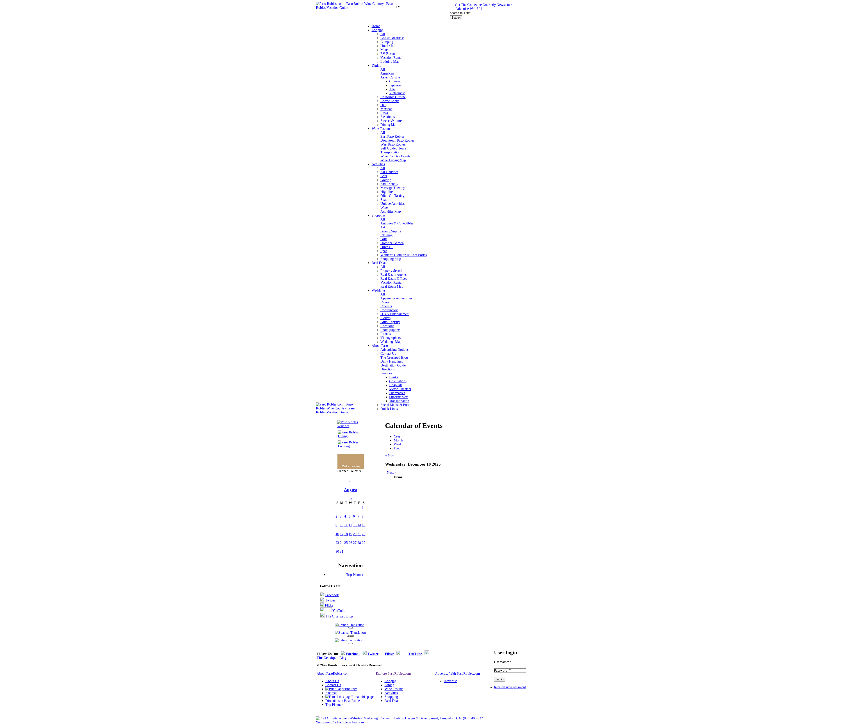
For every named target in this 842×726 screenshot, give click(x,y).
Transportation (390, 152)
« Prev (389, 455)
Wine (384, 207)
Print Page (350, 689)
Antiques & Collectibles (397, 223)
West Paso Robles (392, 144)
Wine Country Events (395, 156)
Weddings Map (390, 341)
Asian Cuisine (390, 77)
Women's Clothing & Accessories (403, 255)
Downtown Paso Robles (397, 140)
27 (355, 542)
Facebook (332, 595)
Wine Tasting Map (393, 160)
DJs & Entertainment (394, 314)
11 (346, 525)
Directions (387, 369)
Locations (387, 326)
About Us (332, 681)
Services (386, 373)
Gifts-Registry (390, 322)
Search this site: (461, 13)
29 (363, 542)
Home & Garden (392, 243)
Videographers (390, 338)
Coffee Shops (389, 101)
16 (337, 534)
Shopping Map (390, 259)
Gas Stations (398, 381)
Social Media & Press (395, 405)
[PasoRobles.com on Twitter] (322, 600)
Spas (383, 199)
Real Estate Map (391, 286)
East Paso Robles (392, 136)
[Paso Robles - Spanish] (350, 632)
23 (337, 542)
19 (350, 534)
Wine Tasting (381, 128)
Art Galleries (389, 172)
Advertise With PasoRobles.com (457, 673)
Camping (386, 42)
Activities (378, 164)
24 (341, 542)
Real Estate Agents (393, 274)
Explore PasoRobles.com (393, 673)
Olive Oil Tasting (392, 196)
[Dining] (349, 436)
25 (346, 542)
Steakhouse (388, 117)
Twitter (330, 600)
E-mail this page (362, 697)
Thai (392, 89)
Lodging (378, 30)
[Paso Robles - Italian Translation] (349, 640)
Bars (383, 176)
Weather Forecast (351, 466)
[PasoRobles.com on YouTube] (326, 610)
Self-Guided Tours (393, 148)
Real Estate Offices (393, 278)
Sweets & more (391, 121)
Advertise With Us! (468, 9)
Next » (391, 472)
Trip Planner (354, 575)
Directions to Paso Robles (343, 701)
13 (355, 525)
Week (398, 444)
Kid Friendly (389, 184)
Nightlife (386, 192)
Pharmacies (397, 393)
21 (359, 534)
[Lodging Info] (349, 446)
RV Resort (387, 53)
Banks (393, 377)
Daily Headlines (391, 361)
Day (397, 448)
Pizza (384, 113)
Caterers (386, 306)
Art (382, 227)
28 (359, 542)
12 (350, 525)
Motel (384, 50)
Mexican (386, 109)
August (350, 490)
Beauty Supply (390, 231)
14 (359, 525)
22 (363, 534)
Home (376, 26)
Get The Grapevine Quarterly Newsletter (483, 5)
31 (341, 551)
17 (341, 534)
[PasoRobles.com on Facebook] (322, 595)
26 (350, 542)
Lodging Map (390, 61)
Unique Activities (392, 203)
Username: (503, 662)
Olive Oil (386, 247)
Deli (383, 105)
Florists (385, 318)
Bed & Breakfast (392, 38)
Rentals (385, 334)
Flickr (329, 605)
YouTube (338, 610)
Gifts (383, 239)
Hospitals (395, 385)
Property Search (391, 270)
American (387, 73)
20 (355, 534)
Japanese (395, 85)
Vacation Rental (391, 57)
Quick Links (389, 409)
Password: (502, 670)
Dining (376, 65)
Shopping (378, 215)
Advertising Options (394, 349)
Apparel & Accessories (396, 298)
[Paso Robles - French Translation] (349, 625)
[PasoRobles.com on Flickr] (322, 605)
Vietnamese (397, 93)
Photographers (390, 330)
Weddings (378, 290)
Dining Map (388, 124)
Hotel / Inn (387, 46)
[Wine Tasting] (349, 426)
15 (363, 525)
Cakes (384, 302)
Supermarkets (398, 397)
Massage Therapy (392, 188)
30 (337, 551)
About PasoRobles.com (333, 673)
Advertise (450, 681)
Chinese (394, 81)
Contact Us (388, 353)
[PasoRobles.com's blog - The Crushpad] (322, 616)
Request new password (510, 687)
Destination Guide (393, 365)
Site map (331, 693)
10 (341, 525)
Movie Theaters (400, 389)
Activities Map (390, 211)
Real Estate (379, 263)
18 (346, 534)
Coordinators (389, 310)
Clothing (386, 235)
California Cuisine (393, 97)
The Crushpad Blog (394, 357)
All (382, 34)
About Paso (380, 345)
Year (397, 436)
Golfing (385, 180)
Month (398, 440)
